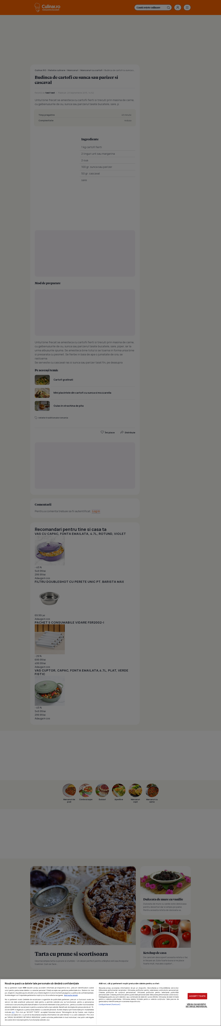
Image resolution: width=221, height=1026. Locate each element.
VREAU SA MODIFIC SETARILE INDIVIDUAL (196, 1005)
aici (13, 1012)
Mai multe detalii (71, 995)
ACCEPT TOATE (197, 996)
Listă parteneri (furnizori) (109, 1004)
